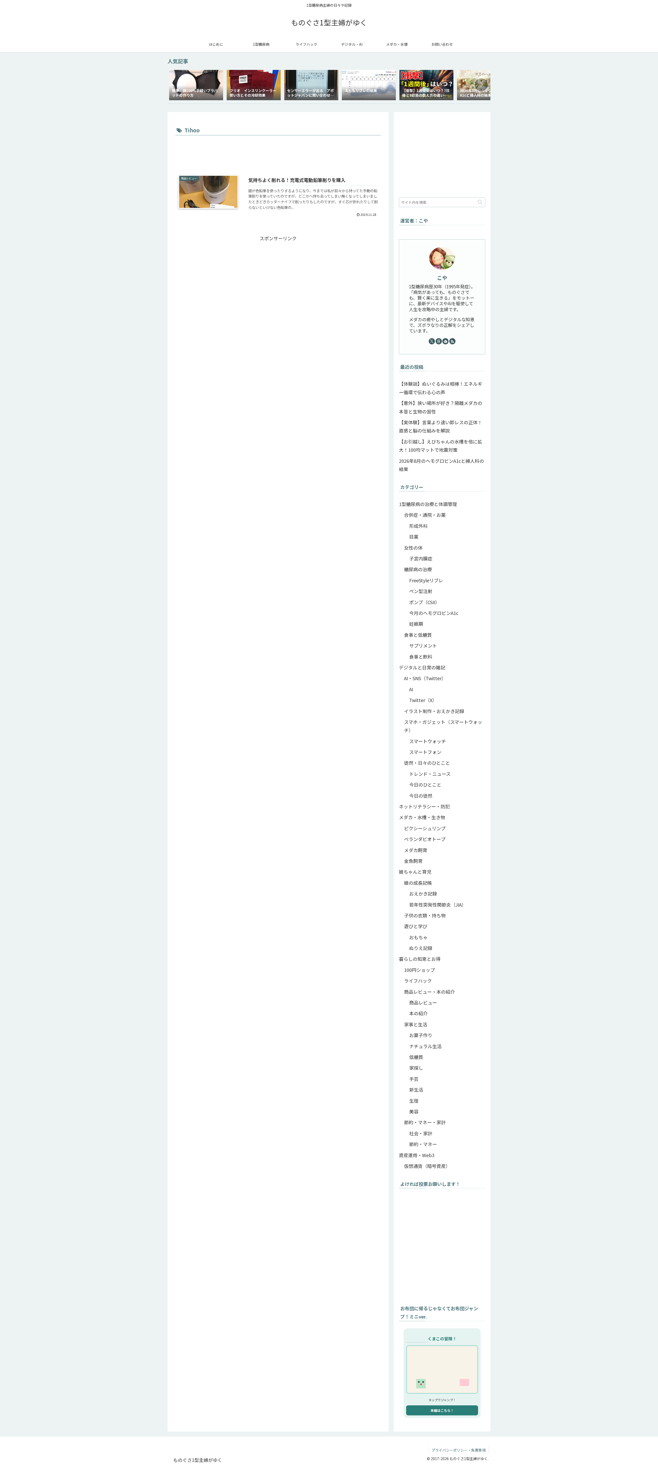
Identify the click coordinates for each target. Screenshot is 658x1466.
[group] (196, 86)
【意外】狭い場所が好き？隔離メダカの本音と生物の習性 (440, 407)
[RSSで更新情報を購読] (452, 341)
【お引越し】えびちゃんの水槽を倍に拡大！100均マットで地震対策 (440, 445)
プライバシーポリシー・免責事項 (459, 1450)
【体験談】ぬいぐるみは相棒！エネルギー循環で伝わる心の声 (440, 387)
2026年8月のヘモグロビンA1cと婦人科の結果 (441, 464)
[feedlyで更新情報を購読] (445, 341)
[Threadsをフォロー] (439, 341)
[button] (481, 84)
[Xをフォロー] (432, 341)
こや (442, 277)
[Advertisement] (278, 151)
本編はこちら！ (442, 1410)
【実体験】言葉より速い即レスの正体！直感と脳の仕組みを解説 (440, 426)
